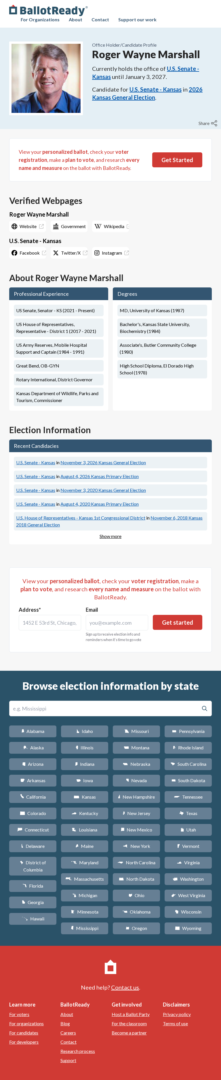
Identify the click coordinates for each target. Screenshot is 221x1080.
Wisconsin (188, 911)
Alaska (33, 747)
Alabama (33, 731)
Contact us (125, 987)
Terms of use (175, 1023)
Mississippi (84, 928)
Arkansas (32, 780)
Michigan (84, 895)
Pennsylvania (188, 731)
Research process (77, 1051)
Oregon (136, 928)
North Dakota (136, 879)
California (33, 796)
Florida (32, 885)
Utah (188, 829)
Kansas (85, 796)
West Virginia (188, 895)
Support (68, 1060)
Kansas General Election (103, 462)
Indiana (84, 764)
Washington (188, 879)
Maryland (84, 862)
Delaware (33, 846)
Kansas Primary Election (99, 476)
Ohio (136, 895)
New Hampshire (136, 796)
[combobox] (50, 622)
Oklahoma (136, 911)
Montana (136, 747)
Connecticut (33, 829)
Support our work (137, 19)
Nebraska (136, 764)
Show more (110, 536)
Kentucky (84, 813)
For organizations (26, 1023)
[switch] (209, 123)
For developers (24, 1042)
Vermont (188, 846)
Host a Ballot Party (131, 1014)
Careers (68, 1032)
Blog (65, 1023)
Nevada (136, 780)
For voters (19, 1014)
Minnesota (84, 911)
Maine (85, 846)
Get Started (177, 159)
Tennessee (188, 796)
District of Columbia (33, 866)
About (75, 19)
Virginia (188, 862)
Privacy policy (177, 1014)
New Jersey (136, 813)
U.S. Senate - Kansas (155, 89)
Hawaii (33, 918)
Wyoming (188, 928)
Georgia (33, 902)
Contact (100, 19)
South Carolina (188, 764)
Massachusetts (84, 879)
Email (92, 610)
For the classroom (129, 1023)
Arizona (32, 764)
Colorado (33, 813)
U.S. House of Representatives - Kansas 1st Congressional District (80, 517)
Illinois (85, 747)
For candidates (23, 1032)
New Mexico (136, 829)
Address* (30, 610)
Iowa (84, 780)
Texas (188, 813)
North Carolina (136, 862)
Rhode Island (188, 747)
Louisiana (84, 829)
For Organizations (40, 19)
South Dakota (188, 780)
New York (136, 846)
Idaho (85, 731)
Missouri (136, 731)
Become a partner (129, 1032)
